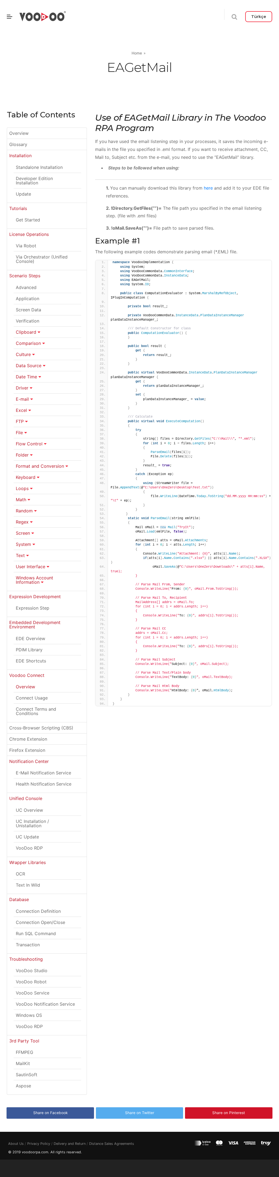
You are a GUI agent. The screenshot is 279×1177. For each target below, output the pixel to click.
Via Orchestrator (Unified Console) (42, 259)
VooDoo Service (32, 993)
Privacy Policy (38, 1144)
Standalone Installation (39, 167)
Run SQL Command (36, 933)
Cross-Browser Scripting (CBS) (41, 728)
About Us (16, 1144)
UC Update (27, 837)
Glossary (18, 144)
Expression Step (32, 608)
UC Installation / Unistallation (32, 823)
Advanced (26, 287)
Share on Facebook (50, 1113)
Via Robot (26, 245)
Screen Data (28, 309)
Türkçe (258, 16)
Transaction (28, 944)
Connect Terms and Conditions (36, 711)
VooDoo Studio (31, 970)
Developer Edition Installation (34, 180)
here (207, 188)
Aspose (23, 1085)
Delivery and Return (70, 1144)
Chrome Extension (28, 739)
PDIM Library (29, 649)
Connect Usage (32, 698)
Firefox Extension (27, 750)
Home (137, 53)
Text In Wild (28, 885)
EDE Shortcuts (31, 661)
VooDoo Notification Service (45, 1004)
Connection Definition (38, 911)
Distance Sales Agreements (111, 1144)
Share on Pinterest (228, 1113)
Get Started (28, 220)
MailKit (23, 1063)
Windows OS (29, 1015)
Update (23, 194)
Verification (27, 321)
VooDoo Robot (31, 981)
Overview (19, 133)
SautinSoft (26, 1074)
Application (27, 298)
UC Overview (29, 810)
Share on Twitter (139, 1113)
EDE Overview (30, 638)
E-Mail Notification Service (43, 772)
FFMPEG (24, 1052)
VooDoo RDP (29, 848)
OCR (20, 874)
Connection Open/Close (40, 922)
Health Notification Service (43, 784)
